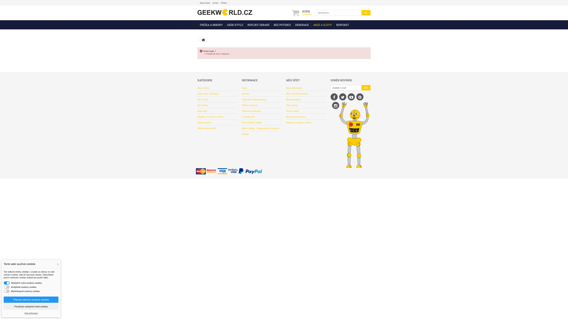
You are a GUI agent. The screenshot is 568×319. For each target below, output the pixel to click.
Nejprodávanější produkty (254, 99)
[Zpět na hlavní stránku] (203, 39)
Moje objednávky (294, 87)
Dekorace (302, 25)
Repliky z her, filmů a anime (210, 116)
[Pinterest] (359, 96)
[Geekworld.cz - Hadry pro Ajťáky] (224, 12)
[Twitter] (342, 96)
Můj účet (293, 80)
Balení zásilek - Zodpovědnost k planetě (260, 128)
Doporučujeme (204, 122)
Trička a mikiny (211, 25)
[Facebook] (334, 96)
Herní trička (202, 99)
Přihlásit (224, 3)
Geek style (235, 25)
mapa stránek (205, 3)
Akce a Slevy (322, 25)
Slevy (244, 87)
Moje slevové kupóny (296, 116)
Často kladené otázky (252, 122)
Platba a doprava (250, 105)
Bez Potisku (282, 25)
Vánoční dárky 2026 (206, 128)
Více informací (31, 313)
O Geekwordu (248, 116)
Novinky (245, 93)
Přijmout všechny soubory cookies (31, 299)
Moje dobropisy (293, 99)
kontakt (215, 3)
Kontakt (342, 25)
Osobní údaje (292, 110)
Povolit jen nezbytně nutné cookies (31, 306)
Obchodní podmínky (251, 110)
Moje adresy (292, 105)
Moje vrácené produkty (297, 93)
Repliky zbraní (258, 25)
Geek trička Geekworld (208, 93)
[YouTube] (351, 96)
